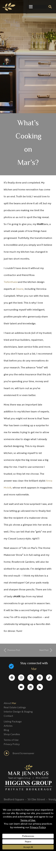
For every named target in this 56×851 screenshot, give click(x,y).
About (10, 703)
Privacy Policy (12, 744)
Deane (19, 289)
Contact (8, 716)
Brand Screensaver (23, 753)
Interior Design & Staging (18, 711)
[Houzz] (40, 687)
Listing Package (13, 721)
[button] (31, 7)
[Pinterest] (40, 677)
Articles (8, 726)
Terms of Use (11, 740)
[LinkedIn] (30, 687)
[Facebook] (12, 677)
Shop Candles (12, 734)
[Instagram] (21, 677)
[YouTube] (21, 687)
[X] (30, 677)
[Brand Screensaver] (8, 753)
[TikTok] (49, 677)
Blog (6, 730)
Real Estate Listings (15, 707)
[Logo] (8, 7)
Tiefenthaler (11, 282)
